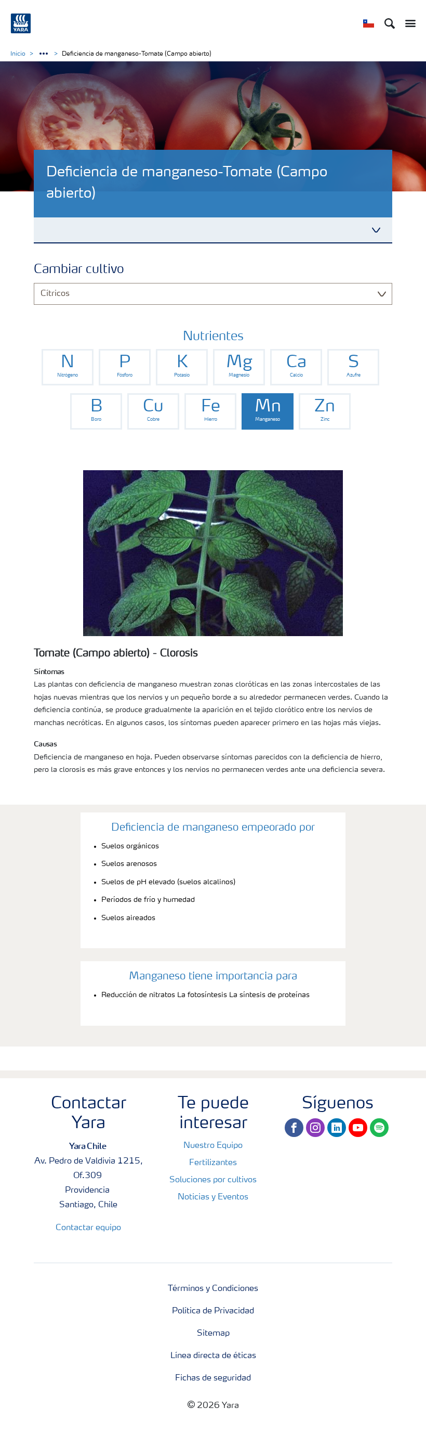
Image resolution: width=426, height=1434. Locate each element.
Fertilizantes (213, 1163)
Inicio (17, 54)
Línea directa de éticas (213, 1356)
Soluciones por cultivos (213, 1180)
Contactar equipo (88, 1228)
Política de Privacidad (213, 1311)
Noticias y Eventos (213, 1197)
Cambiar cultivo (79, 270)
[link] (68, 367)
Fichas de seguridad (213, 1378)
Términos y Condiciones (213, 1289)
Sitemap (213, 1333)
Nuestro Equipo (213, 1146)
